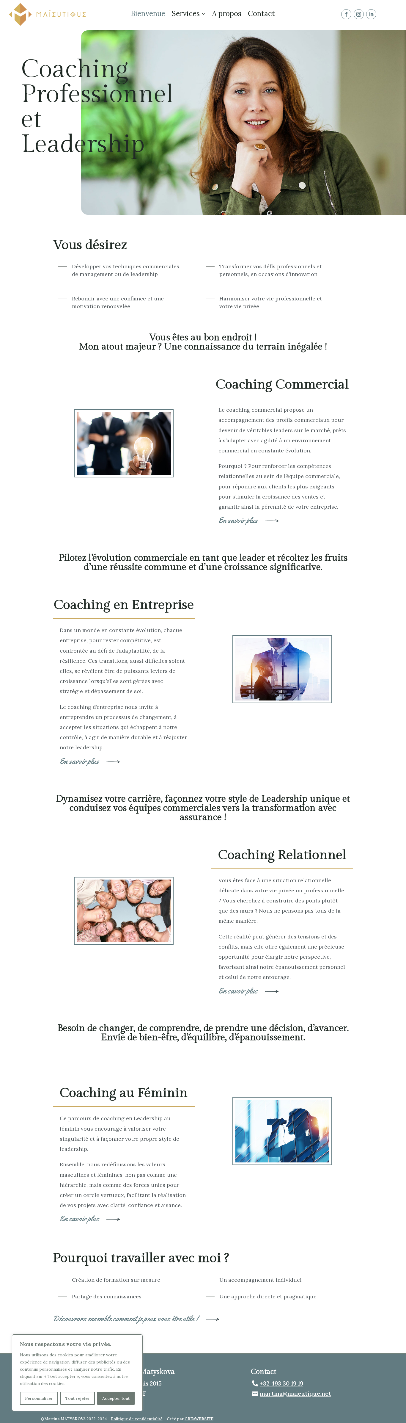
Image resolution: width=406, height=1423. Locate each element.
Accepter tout (116, 1398)
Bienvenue (148, 15)
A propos (226, 15)
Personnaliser (39, 1398)
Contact (261, 15)
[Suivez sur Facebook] (346, 14)
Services (186, 15)
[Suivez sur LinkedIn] (371, 14)
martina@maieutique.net (295, 1393)
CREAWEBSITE (199, 1419)
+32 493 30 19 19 (281, 1383)
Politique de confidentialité (137, 1419)
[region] (77, 1372)
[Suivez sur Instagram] (359, 14)
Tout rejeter (77, 1398)
